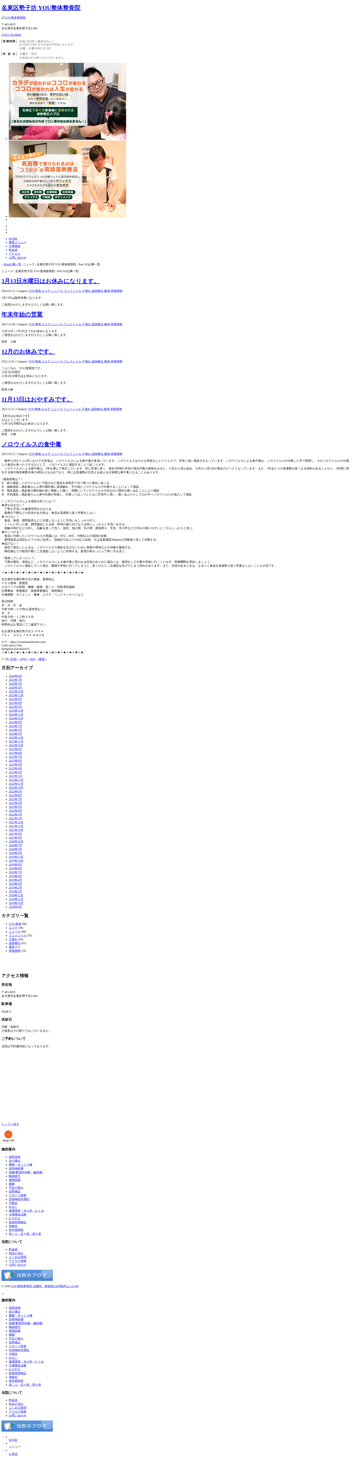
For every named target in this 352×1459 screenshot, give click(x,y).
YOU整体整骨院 (22, 1286)
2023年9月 (15, 749)
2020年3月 (15, 853)
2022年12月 (16, 780)
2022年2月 (15, 814)
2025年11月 (16, 695)
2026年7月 (15, 680)
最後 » (43, 659)
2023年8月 (15, 753)
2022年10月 (16, 787)
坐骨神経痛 (16, 1168)
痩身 (107, 290)
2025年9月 (15, 699)
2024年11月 (16, 714)
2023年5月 (15, 764)
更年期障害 (16, 1230)
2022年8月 (15, 795)
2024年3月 (15, 733)
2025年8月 (15, 703)
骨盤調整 (116, 290)
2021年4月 (15, 837)
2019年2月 (15, 887)
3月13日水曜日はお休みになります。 (50, 281)
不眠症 (13, 1203)
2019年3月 (15, 883)
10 (30, 659)
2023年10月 (16, 745)
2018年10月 (16, 903)
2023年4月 (15, 768)
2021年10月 (16, 830)
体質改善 (15, 1156)
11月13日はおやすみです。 (37, 399)
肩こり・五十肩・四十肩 (25, 1233)
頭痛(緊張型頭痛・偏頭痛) (26, 1172)
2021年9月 (15, 833)
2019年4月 (15, 880)
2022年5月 (15, 806)
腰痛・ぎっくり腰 (20, 1164)
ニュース (57, 290)
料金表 (13, 1249)
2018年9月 (15, 906)
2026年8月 (15, 676)
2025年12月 (16, 691)
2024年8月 (15, 722)
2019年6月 (15, 876)
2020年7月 (15, 845)
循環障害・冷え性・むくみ (26, 1210)
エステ (46, 290)
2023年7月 (15, 756)
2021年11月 (16, 826)
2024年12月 (16, 710)
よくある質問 (17, 1257)
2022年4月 (15, 810)
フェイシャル (72, 290)
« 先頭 (12, 659)
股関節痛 (15, 1180)
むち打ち (15, 1218)
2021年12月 (16, 822)
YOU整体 (35, 290)
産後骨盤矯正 (17, 1222)
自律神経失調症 (19, 1199)
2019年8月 (15, 868)
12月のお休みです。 (28, 351)
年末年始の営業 (22, 314)
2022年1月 (15, 818)
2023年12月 (16, 737)
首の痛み (15, 1160)
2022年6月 (15, 803)
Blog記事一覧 (12, 264)
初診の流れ (16, 1253)
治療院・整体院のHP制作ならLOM (55, 1286)
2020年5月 (15, 849)
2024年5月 (15, 730)
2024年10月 (16, 718)
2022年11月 (16, 783)
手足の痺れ (16, 1187)
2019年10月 (16, 860)
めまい (13, 1206)
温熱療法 (97, 290)
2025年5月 (15, 706)
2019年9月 (15, 864)
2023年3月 (15, 772)
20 (33, 659)
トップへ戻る (10, 1124)
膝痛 (12, 1183)
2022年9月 (15, 791)
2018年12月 (16, 895)
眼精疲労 (15, 1176)
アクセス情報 (17, 1260)
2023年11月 (16, 741)
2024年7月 (15, 726)
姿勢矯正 (15, 1191)
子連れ (86, 290)
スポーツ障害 (17, 1195)
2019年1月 (15, 891)
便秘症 (13, 1226)
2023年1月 (15, 776)
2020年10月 (16, 841)
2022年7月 (15, 799)
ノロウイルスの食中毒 (31, 444)
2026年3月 (15, 687)
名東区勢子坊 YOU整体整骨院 (40, 7)
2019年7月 (15, 872)
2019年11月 (16, 856)
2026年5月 (15, 683)
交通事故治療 (17, 1214)
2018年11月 (16, 899)
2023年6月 (15, 760)
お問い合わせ (17, 1264)
